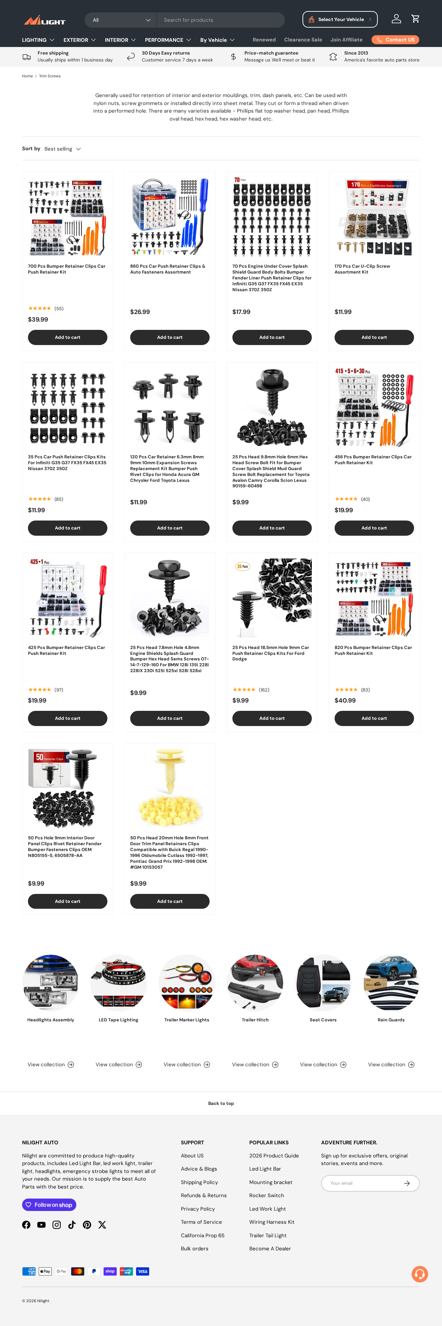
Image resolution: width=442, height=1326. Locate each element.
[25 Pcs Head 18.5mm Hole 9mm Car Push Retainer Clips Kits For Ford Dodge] (272, 598)
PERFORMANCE (164, 40)
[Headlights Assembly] (50, 983)
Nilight (43, 1300)
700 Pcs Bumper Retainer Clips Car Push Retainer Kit (66, 269)
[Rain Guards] (391, 983)
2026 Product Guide (274, 1155)
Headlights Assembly (50, 1020)
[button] (415, 18)
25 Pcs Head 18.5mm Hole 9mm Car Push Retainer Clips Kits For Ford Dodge (270, 653)
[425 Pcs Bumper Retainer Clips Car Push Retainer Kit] (67, 598)
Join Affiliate (346, 39)
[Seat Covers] (323, 983)
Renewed (264, 39)
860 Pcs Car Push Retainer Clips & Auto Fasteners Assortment (167, 269)
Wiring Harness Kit (272, 1222)
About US (192, 1155)
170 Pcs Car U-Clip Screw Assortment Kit (362, 269)
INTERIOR (116, 40)
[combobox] (185, 20)
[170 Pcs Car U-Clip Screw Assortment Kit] (374, 217)
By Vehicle (213, 40)
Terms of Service (201, 1222)
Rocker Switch (266, 1195)
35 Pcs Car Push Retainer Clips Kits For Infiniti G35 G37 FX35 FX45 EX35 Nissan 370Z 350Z (67, 462)
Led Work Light (267, 1208)
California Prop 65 (202, 1235)
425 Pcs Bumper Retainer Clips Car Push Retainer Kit (66, 650)
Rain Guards (391, 1020)
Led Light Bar (265, 1168)
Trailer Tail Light (268, 1235)
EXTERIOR (76, 40)
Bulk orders (195, 1248)
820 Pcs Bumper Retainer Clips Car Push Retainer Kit (373, 650)
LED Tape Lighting (118, 1020)
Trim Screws (50, 76)
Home (27, 76)
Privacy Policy (198, 1208)
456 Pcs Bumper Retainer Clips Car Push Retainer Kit (373, 460)
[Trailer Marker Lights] (187, 983)
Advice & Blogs (199, 1168)
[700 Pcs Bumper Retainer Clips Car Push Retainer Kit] (67, 217)
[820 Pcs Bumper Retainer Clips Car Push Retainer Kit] (374, 598)
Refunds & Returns (204, 1195)
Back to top (221, 1103)
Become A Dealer (270, 1248)
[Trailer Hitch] (255, 983)
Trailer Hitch (255, 1020)
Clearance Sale (303, 39)
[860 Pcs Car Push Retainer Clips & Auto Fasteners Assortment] (170, 217)
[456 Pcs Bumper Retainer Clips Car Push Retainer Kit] (374, 407)
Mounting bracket (270, 1182)
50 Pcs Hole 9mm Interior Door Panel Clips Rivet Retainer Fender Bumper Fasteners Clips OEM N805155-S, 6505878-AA (65, 846)
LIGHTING (34, 40)
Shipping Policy (199, 1182)
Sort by (31, 148)
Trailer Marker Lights (186, 1020)
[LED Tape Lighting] (118, 983)
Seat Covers (323, 1020)
